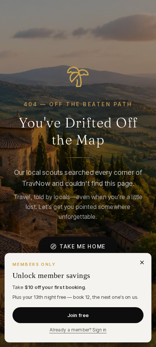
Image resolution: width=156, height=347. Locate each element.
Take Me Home (82, 246)
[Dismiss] (142, 262)
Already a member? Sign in (78, 330)
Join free (78, 315)
